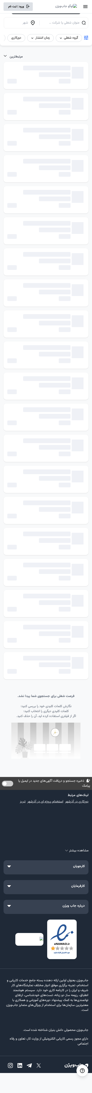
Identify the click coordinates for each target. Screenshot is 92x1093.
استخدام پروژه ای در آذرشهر (45, 801)
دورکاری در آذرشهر (76, 801)
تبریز (22, 801)
